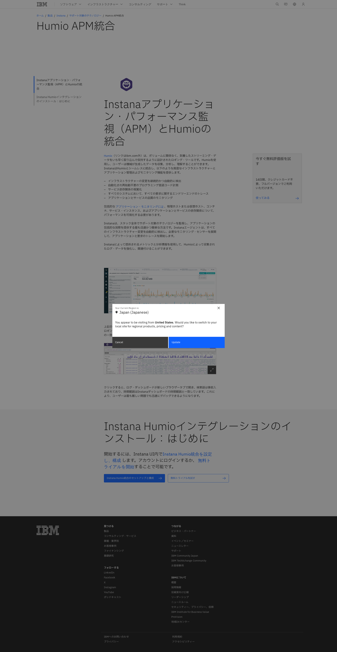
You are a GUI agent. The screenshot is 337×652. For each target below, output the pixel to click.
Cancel (119, 342)
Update (176, 342)
